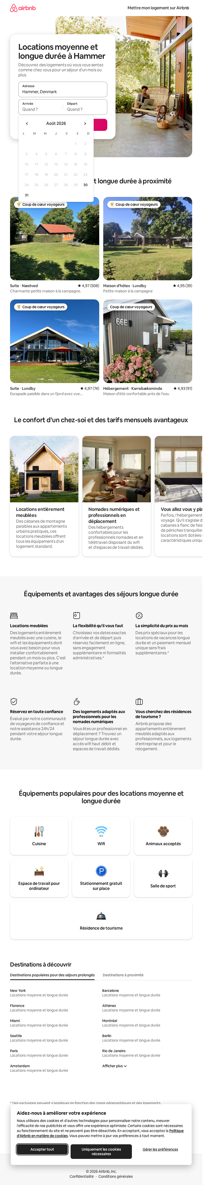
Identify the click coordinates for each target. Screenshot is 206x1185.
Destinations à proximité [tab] (123, 975)
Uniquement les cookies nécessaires (101, 1151)
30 (85, 185)
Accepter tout (42, 1149)
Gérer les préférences (160, 1149)
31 (26, 195)
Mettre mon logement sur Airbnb (158, 8)
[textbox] (40, 109)
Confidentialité (82, 1176)
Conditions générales (115, 1176)
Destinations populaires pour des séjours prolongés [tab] (52, 975)
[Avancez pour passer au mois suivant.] (84, 123)
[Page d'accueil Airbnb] (23, 8)
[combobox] (62, 92)
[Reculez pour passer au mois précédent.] (27, 123)
